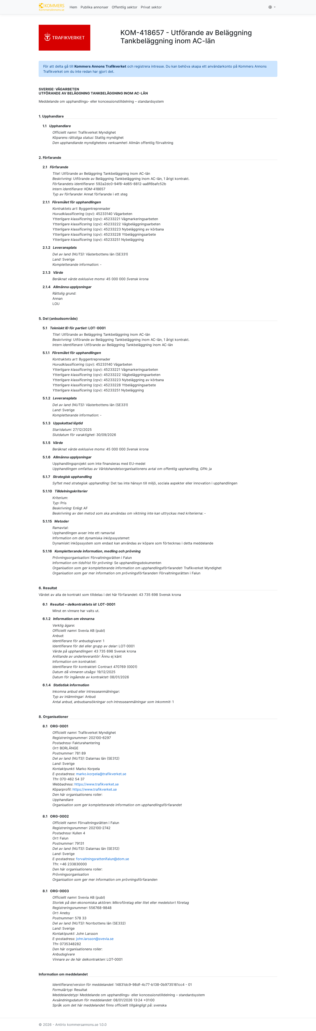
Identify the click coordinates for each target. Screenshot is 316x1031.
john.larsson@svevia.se (95, 939)
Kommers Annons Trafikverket (100, 66)
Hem (73, 7)
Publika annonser (94, 7)
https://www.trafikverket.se (96, 784)
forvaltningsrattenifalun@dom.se (102, 859)
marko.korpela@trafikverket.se (101, 774)
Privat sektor (151, 7)
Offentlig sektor (124, 7)
